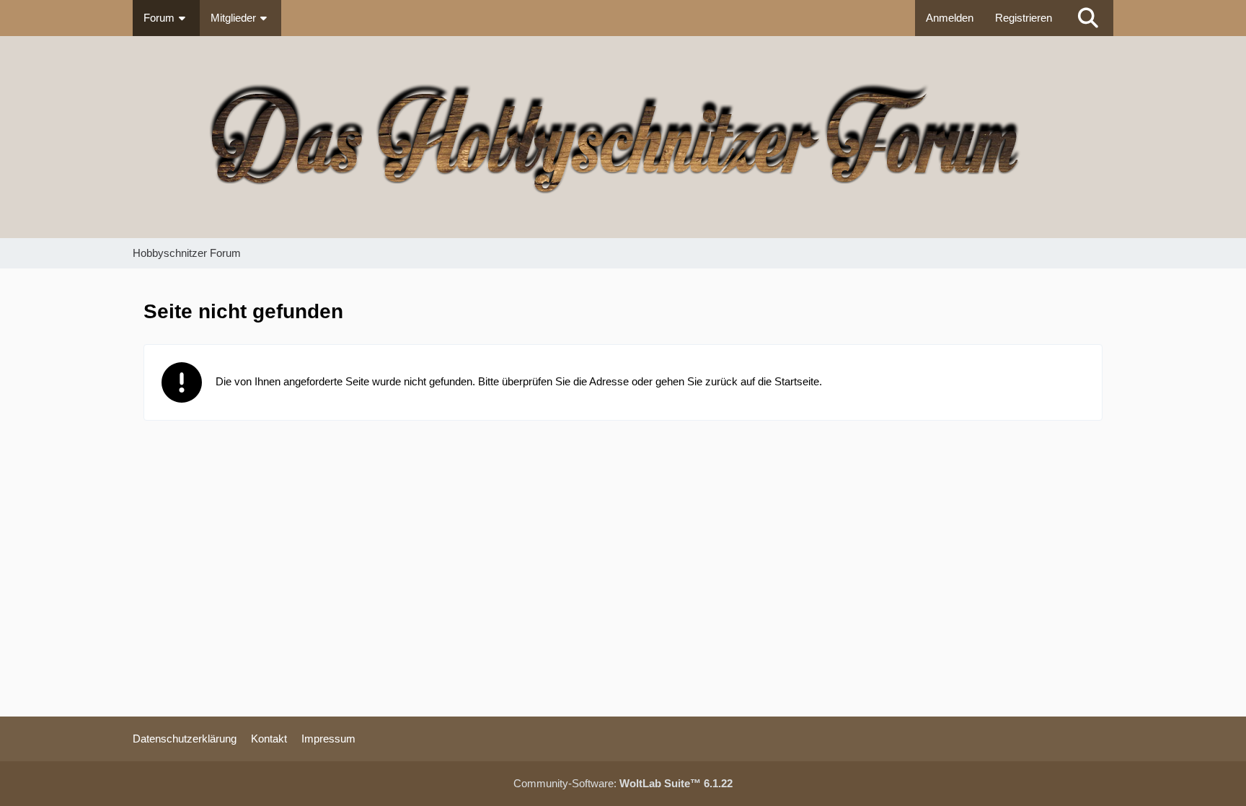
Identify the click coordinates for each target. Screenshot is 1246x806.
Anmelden (949, 18)
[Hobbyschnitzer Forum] (623, 137)
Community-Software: (623, 783)
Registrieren (1023, 18)
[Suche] (1088, 18)
